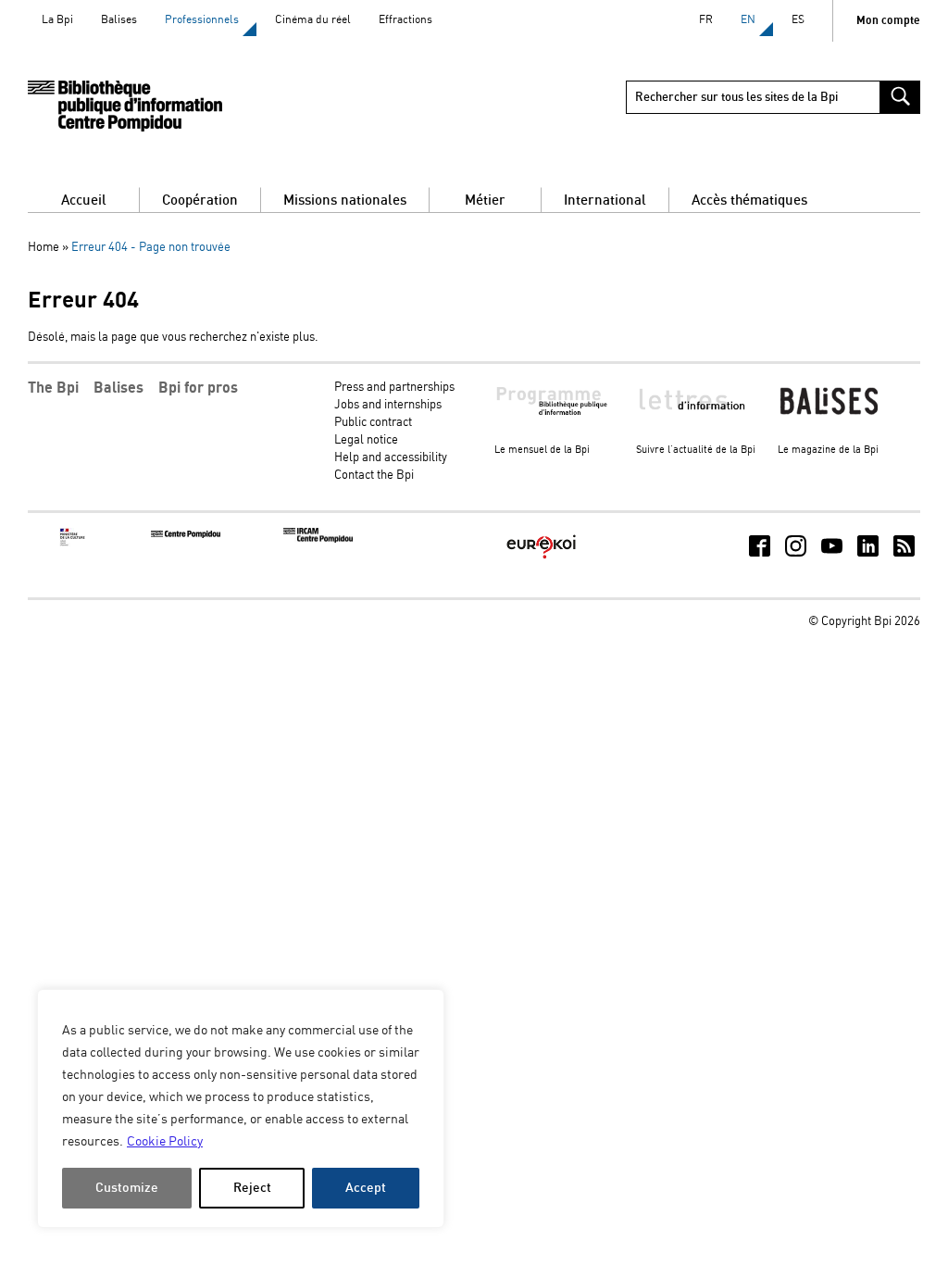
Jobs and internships (388, 405)
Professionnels (202, 20)
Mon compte (888, 21)
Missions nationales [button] (344, 200)
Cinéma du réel (313, 20)
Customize (126, 1188)
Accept (365, 1188)
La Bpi (57, 20)
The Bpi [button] (53, 388)
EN (748, 20)
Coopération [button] (200, 200)
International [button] (605, 200)
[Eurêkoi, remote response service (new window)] (541, 560)
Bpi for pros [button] (198, 388)
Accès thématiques (749, 200)
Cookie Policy (165, 1141)
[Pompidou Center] (185, 535)
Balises (119, 20)
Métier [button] (485, 200)
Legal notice (366, 440)
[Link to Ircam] (318, 539)
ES (798, 20)
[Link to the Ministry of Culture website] (73, 543)
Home (43, 248)
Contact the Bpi (374, 476)
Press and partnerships (394, 388)
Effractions (405, 20)
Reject (252, 1188)
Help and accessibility (390, 458)
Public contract (373, 423)
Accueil (83, 200)
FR (706, 20)
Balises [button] (118, 388)
